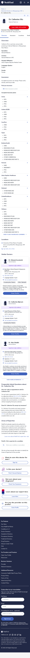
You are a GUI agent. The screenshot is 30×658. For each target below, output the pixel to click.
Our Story (3, 524)
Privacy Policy (5, 575)
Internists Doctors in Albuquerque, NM (11, 11)
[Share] (27, 16)
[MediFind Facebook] (10, 635)
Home (3, 9)
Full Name (4, 596)
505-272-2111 (9, 357)
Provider (3, 564)
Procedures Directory (7, 536)
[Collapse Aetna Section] (27, 97)
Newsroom (4, 557)
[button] (15, 462)
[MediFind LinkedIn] (20, 635)
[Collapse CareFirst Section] (27, 122)
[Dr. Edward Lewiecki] (5, 261)
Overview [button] (4, 35)
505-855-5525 (9, 275)
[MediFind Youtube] (15, 635)
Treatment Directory (6, 539)
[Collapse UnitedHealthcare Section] (27, 196)
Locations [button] (21, 35)
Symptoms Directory (6, 534)
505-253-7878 (9, 316)
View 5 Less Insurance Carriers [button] (15, 234)
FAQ (2, 546)
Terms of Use (4, 578)
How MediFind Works (7, 526)
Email (2, 603)
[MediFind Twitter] (18, 635)
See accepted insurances (11, 280)
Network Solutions (6, 567)
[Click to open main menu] (28, 2)
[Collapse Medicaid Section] (27, 188)
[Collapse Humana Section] (27, 163)
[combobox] (15, 89)
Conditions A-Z (5, 529)
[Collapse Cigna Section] (27, 133)
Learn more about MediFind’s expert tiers (15, 436)
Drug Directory (5, 541)
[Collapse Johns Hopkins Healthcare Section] (27, 175)
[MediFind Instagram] (12, 635)
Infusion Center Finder (7, 544)
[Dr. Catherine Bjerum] (5, 302)
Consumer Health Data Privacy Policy (11, 573)
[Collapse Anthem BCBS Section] (27, 109)
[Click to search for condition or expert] (24, 2)
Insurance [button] (12, 35)
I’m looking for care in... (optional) (10, 610)
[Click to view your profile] (21, 2)
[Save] (24, 16)
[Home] (7, 2)
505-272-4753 (17, 396)
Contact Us (4, 549)
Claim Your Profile (6, 555)
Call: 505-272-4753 (8, 249)
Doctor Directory (5, 531)
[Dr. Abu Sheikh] (5, 343)
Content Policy (5, 583)
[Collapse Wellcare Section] (27, 209)
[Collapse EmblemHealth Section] (27, 143)
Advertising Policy (6, 580)
